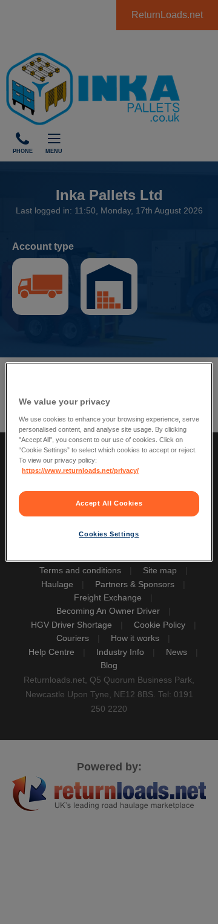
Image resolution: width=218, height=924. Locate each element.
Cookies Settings (109, 534)
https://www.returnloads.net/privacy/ (80, 470)
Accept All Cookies (109, 503)
